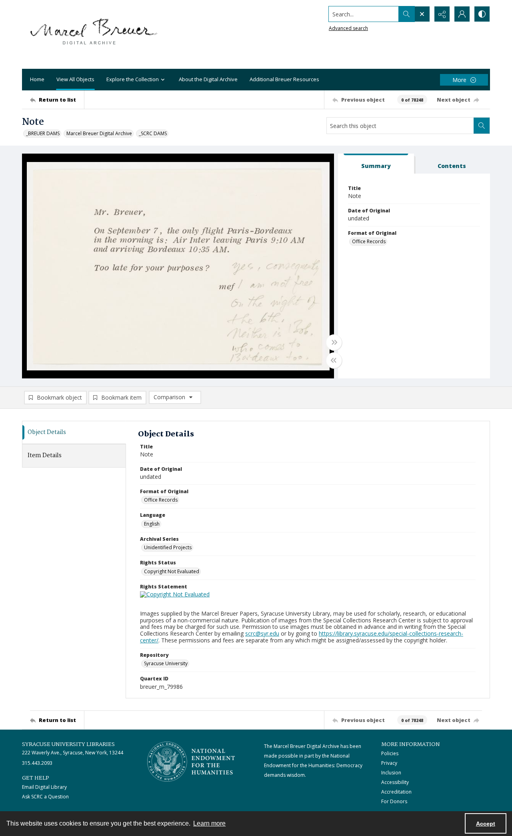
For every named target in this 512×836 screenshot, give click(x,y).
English (152, 523)
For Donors (394, 801)
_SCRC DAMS (153, 133)
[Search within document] (482, 126)
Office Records (369, 241)
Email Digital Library (44, 787)
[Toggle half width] (334, 360)
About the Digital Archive (208, 79)
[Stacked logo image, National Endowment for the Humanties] (191, 762)
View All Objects (75, 79)
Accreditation (396, 791)
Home (37, 79)
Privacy (389, 763)
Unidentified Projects (168, 547)
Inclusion (391, 772)
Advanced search (348, 28)
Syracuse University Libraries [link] (68, 744)
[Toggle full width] (334, 342)
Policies (389, 753)
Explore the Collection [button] (132, 79)
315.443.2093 (37, 763)
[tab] (376, 164)
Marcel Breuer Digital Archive (99, 133)
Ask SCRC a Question (45, 796)
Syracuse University (166, 663)
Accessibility (395, 782)
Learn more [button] (209, 823)
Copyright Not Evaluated (171, 571)
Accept (485, 823)
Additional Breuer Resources (284, 79)
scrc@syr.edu (262, 633)
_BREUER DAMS (43, 133)
